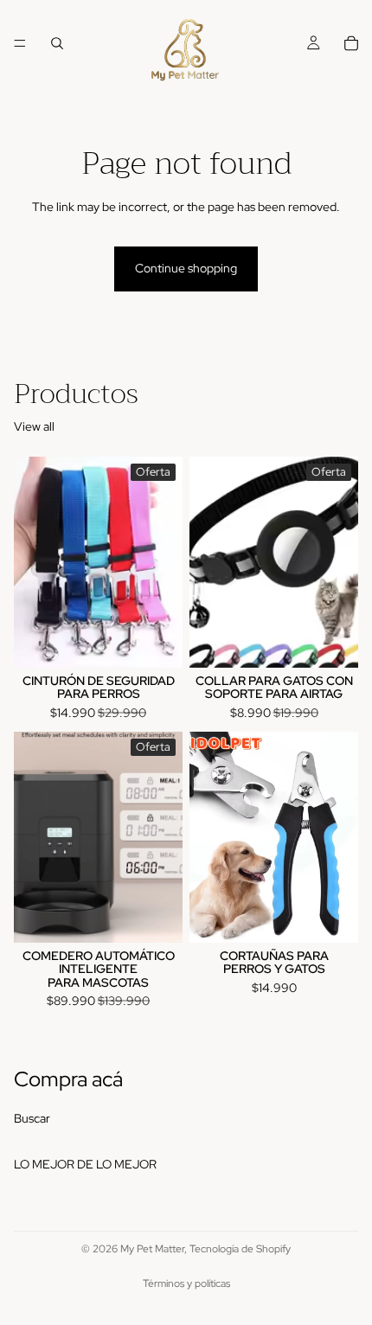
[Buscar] (57, 43)
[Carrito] (351, 43)
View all (34, 426)
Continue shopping (186, 268)
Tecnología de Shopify (240, 1249)
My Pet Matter (152, 1249)
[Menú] (20, 43)
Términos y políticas (186, 1283)
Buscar (32, 1118)
